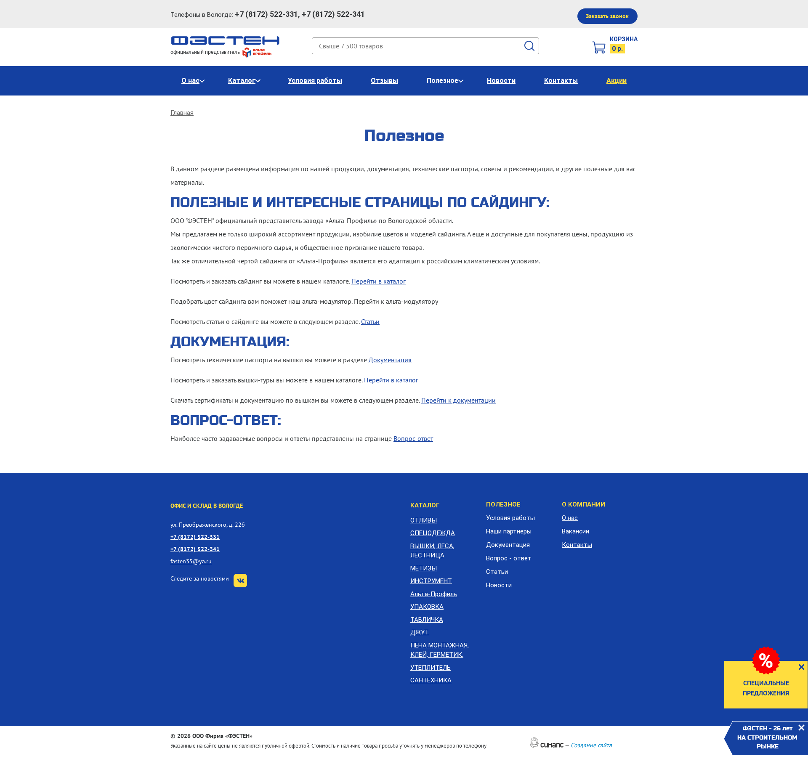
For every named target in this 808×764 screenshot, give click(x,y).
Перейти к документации (458, 400)
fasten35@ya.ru (191, 561)
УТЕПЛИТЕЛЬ (430, 667)
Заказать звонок (607, 16)
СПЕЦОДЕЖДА (432, 533)
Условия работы (315, 81)
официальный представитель (205, 52)
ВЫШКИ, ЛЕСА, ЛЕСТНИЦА (432, 551)
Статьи (370, 321)
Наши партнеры (509, 531)
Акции (616, 81)
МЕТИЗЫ (423, 568)
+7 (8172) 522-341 (195, 549)
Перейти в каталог (378, 281)
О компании (583, 504)
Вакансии (575, 531)
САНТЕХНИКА (431, 680)
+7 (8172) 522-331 (195, 537)
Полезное (442, 81)
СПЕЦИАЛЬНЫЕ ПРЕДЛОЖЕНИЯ (766, 688)
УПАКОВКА (427, 606)
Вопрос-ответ (413, 438)
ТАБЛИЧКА (426, 619)
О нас (190, 81)
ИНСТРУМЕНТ (431, 581)
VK (240, 580)
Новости (501, 81)
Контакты (561, 81)
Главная (182, 113)
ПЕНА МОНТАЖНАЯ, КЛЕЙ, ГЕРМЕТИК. (439, 650)
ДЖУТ (419, 632)
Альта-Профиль (433, 594)
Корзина (624, 39)
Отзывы (384, 81)
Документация (390, 359)
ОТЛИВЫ (423, 520)
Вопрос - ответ (509, 558)
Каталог (241, 81)
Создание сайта (591, 745)
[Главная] (225, 39)
